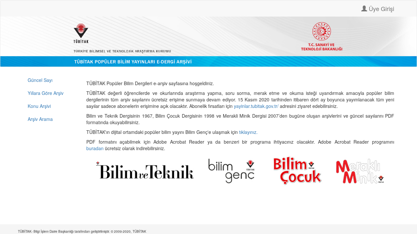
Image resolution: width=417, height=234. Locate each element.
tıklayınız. (249, 132)
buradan (95, 148)
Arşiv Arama (40, 119)
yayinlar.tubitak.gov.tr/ (256, 106)
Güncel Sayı (40, 80)
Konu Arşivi (39, 106)
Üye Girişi (380, 8)
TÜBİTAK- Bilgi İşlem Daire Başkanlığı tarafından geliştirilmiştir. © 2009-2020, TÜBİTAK (82, 231)
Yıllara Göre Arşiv (46, 93)
